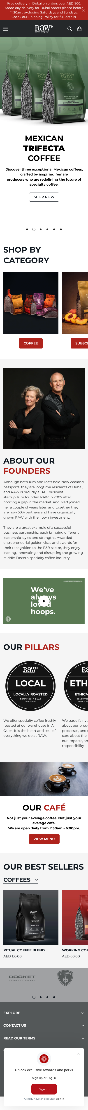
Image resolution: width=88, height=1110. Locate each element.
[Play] (44, 601)
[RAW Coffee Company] (44, 28)
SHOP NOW (44, 197)
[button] (79, 29)
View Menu (44, 839)
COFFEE (31, 343)
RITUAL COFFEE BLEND (24, 950)
